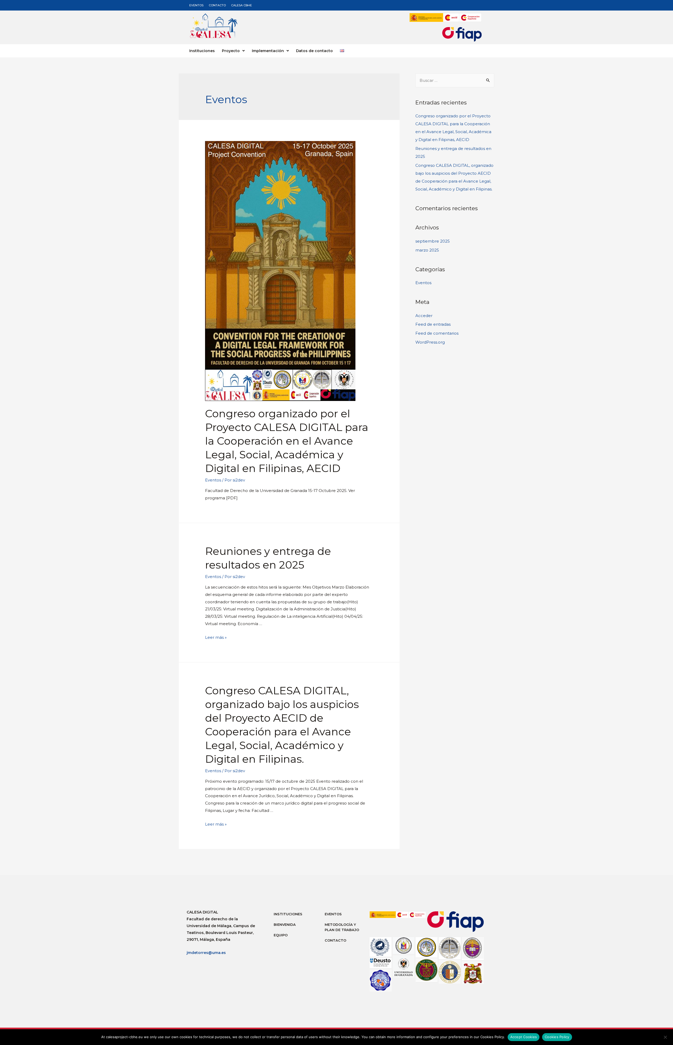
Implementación (268, 50)
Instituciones (202, 50)
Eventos (196, 5)
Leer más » (216, 637)
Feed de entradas (433, 324)
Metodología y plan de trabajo (342, 927)
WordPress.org (430, 342)
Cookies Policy (557, 1037)
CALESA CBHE (241, 5)
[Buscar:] (454, 80)
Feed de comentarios (436, 333)
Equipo (281, 935)
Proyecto (231, 50)
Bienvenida (285, 924)
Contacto (217, 5)
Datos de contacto (314, 50)
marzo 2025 (427, 250)
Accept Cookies (523, 1037)
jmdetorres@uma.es (206, 952)
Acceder (423, 315)
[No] (665, 1038)
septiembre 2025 (432, 241)
